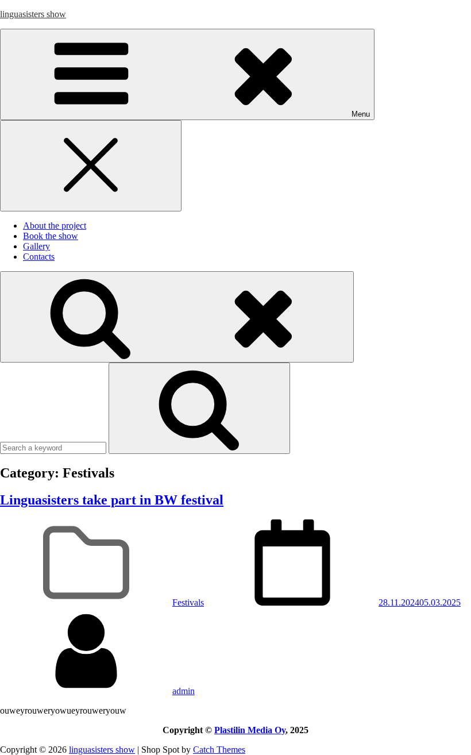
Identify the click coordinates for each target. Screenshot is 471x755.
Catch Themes (219, 749)
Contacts (39, 256)
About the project (54, 225)
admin (183, 691)
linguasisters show (33, 14)
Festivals (188, 602)
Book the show (50, 236)
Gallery (36, 246)
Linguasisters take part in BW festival (111, 499)
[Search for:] (54, 447)
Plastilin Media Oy (249, 730)
